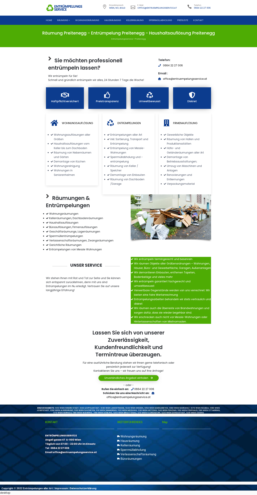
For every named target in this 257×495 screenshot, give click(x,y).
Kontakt (198, 20)
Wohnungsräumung (87, 20)
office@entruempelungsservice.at (157, 7)
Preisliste (182, 20)
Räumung (62, 20)
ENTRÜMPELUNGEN (129, 123)
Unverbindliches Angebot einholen (126, 378)
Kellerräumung (135, 20)
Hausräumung (112, 20)
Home (49, 20)
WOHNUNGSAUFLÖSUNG (77, 123)
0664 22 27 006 (202, 7)
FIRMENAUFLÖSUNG (185, 123)
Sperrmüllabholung (160, 20)
